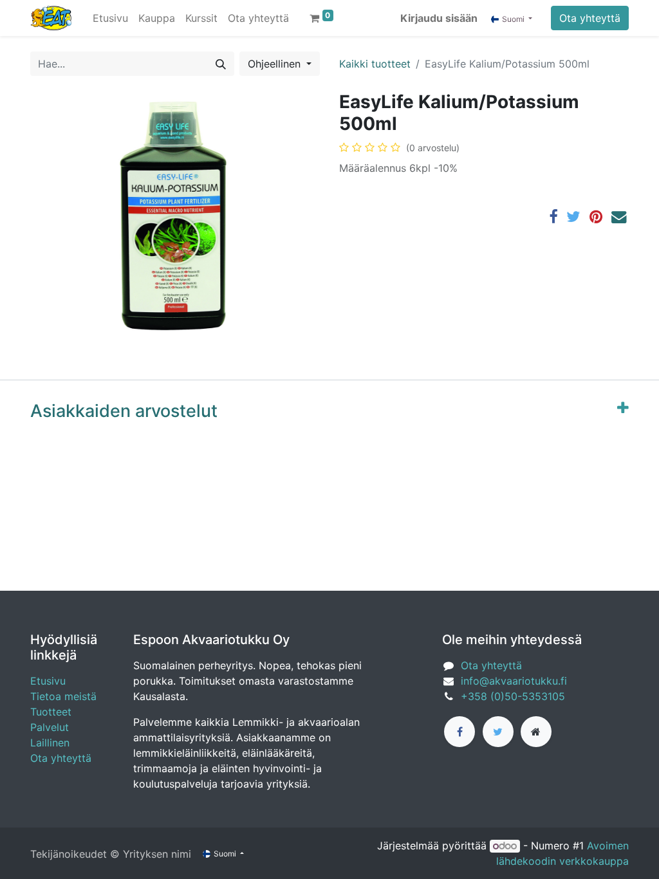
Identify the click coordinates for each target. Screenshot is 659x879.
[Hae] (220, 63)
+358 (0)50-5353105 (513, 696)
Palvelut (49, 727)
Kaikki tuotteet (375, 63)
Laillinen (50, 742)
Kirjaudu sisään (439, 18)
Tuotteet (50, 711)
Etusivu (48, 680)
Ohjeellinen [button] (276, 63)
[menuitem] (110, 18)
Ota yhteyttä (589, 18)
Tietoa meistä (63, 696)
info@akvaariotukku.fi (514, 680)
